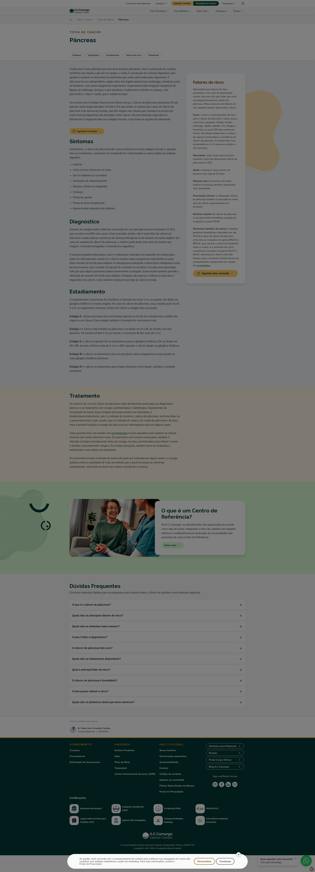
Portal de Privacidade (90, 864)
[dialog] (157, 861)
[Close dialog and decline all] (238, 854)
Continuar (225, 861)
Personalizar (204, 861)
